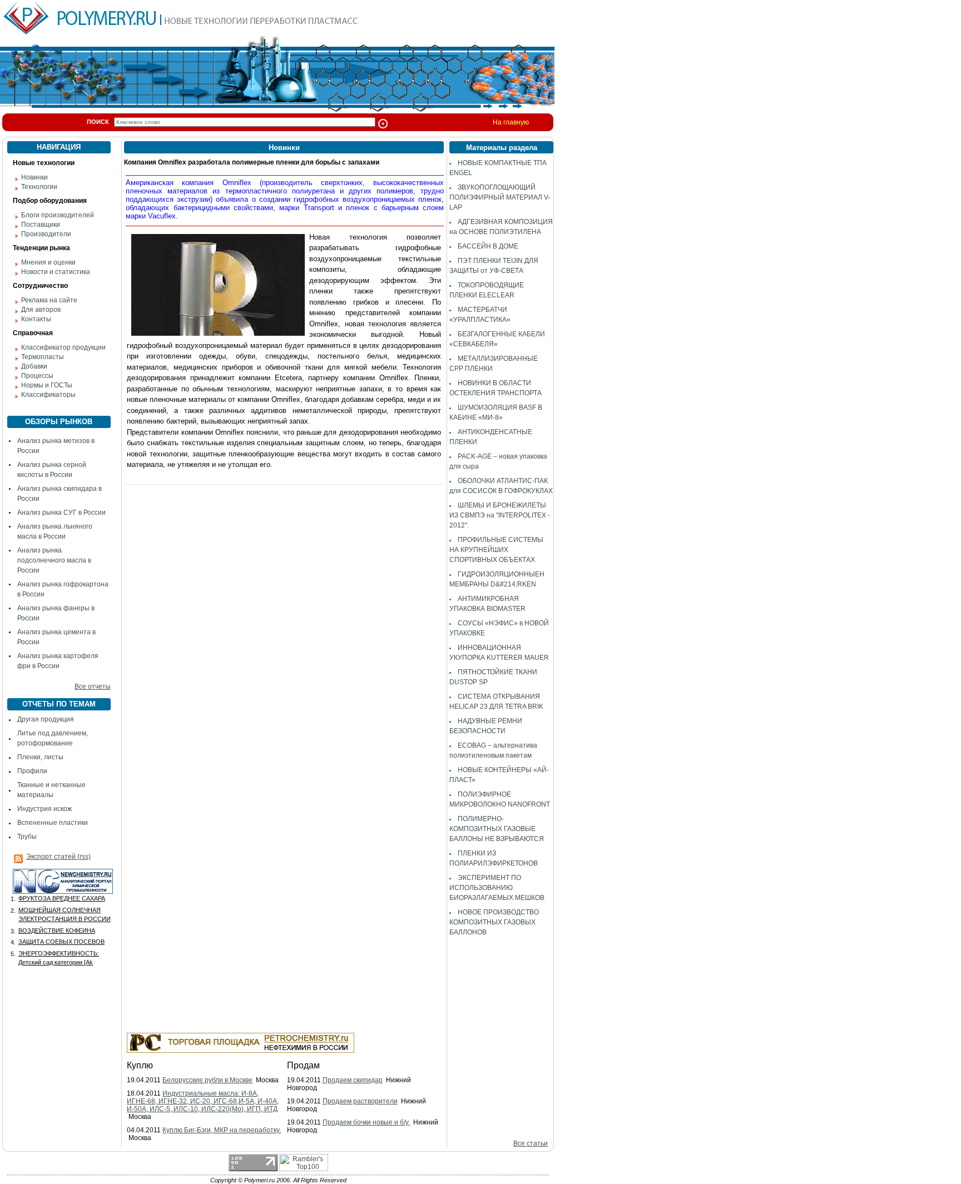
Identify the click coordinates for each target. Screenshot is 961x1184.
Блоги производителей (57, 215)
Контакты (36, 319)
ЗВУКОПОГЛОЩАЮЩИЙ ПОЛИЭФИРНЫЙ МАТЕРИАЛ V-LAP (499, 197)
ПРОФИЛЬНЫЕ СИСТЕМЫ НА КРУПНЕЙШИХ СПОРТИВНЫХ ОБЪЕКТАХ (496, 550)
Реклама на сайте (49, 300)
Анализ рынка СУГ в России (61, 512)
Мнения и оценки (48, 262)
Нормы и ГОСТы (46, 385)
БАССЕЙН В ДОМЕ (488, 246)
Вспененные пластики (52, 823)
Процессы (37, 376)
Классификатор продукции (63, 347)
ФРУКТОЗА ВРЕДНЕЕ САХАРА (61, 898)
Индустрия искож (44, 809)
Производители (46, 234)
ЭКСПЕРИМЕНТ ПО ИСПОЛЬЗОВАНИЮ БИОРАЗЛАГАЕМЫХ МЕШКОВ (496, 888)
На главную (511, 122)
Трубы (27, 836)
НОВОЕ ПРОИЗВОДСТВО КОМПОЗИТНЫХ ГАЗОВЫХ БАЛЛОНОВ (494, 922)
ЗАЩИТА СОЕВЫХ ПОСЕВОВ (61, 941)
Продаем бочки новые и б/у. (366, 1122)
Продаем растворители (360, 1101)
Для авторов (41, 310)
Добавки (34, 366)
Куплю (140, 1065)
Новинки (34, 177)
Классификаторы (48, 395)
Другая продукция (45, 719)
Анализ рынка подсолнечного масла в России (54, 560)
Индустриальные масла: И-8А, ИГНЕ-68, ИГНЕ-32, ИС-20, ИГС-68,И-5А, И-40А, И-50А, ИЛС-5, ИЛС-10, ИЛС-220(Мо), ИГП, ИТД (203, 1101)
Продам (303, 1065)
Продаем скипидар (353, 1080)
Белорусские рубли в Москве (207, 1080)
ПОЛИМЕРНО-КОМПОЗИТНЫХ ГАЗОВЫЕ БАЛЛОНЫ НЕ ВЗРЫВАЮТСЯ (496, 829)
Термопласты (42, 357)
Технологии (39, 187)
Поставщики (40, 224)
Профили (32, 771)
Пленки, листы (40, 757)
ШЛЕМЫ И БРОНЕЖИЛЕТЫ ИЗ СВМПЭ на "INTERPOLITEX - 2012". (499, 515)
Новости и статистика (55, 272)
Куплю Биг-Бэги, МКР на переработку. (221, 1130)
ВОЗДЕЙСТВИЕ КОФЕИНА (56, 930)
